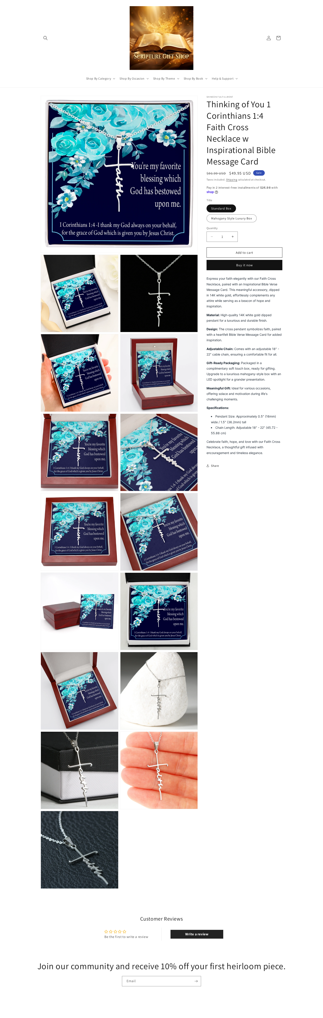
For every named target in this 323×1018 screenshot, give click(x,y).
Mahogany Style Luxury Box (231, 218)
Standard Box (221, 208)
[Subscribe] (196, 981)
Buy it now (244, 265)
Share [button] (215, 465)
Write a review (196, 934)
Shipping (231, 179)
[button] (45, 38)
